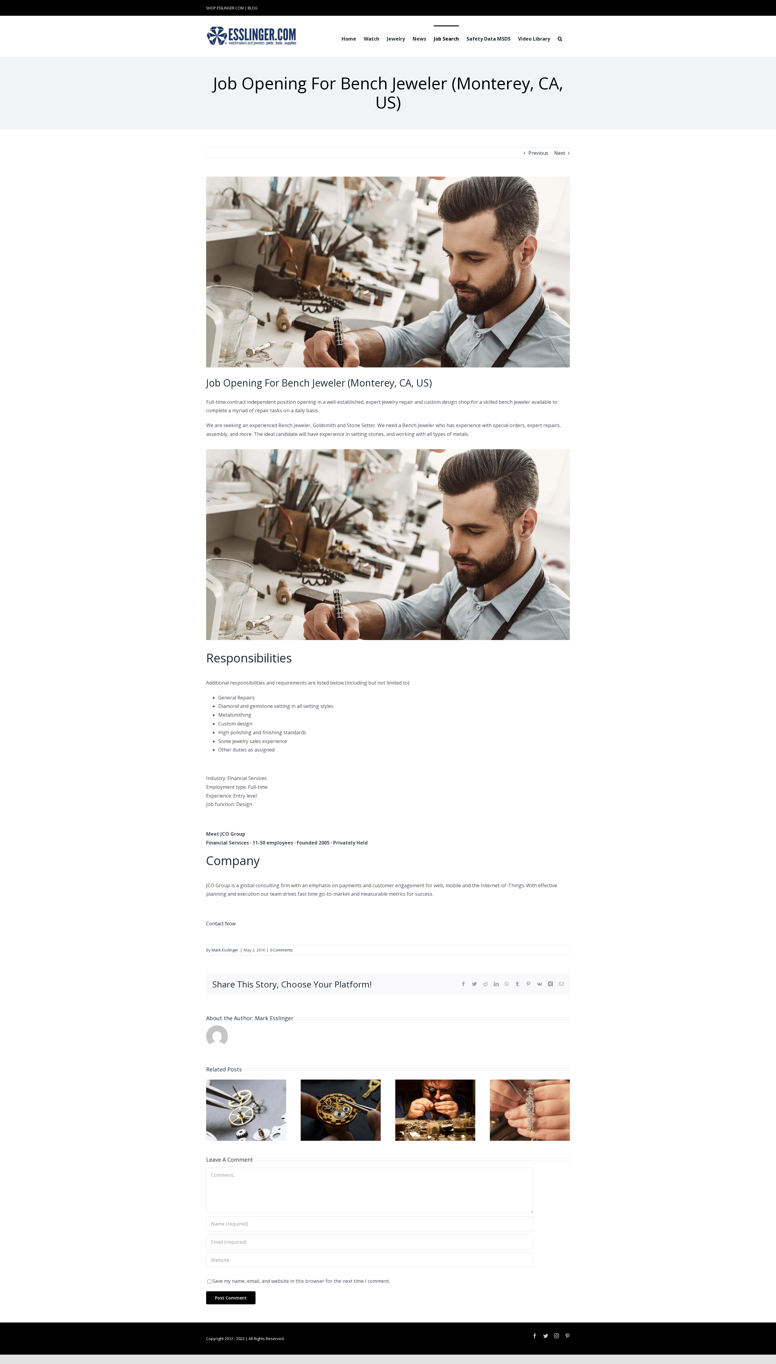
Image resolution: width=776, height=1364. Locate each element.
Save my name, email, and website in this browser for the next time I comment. (301, 1281)
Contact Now (221, 923)
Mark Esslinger (225, 950)
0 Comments (281, 950)
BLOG (253, 8)
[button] (560, 38)
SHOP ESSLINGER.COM (225, 8)
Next (559, 153)
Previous (538, 153)
